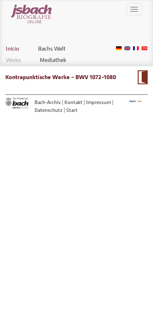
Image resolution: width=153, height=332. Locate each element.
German (119, 48)
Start (72, 110)
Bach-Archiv (48, 102)
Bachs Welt (51, 48)
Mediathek (53, 60)
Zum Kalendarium (142, 77)
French (136, 48)
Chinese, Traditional (144, 48)
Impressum (98, 102)
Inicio (12, 48)
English (127, 48)
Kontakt (73, 102)
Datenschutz (49, 110)
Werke (13, 60)
